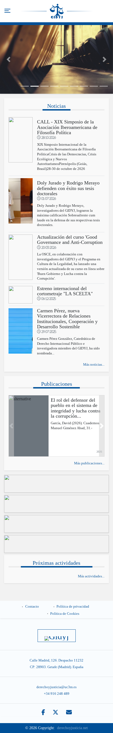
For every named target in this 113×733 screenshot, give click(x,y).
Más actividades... (91, 576)
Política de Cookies (64, 614)
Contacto (32, 606)
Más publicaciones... (89, 463)
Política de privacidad (72, 606)
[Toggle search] (106, 11)
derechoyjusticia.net (72, 728)
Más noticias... (93, 364)
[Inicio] (57, 11)
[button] (8, 59)
